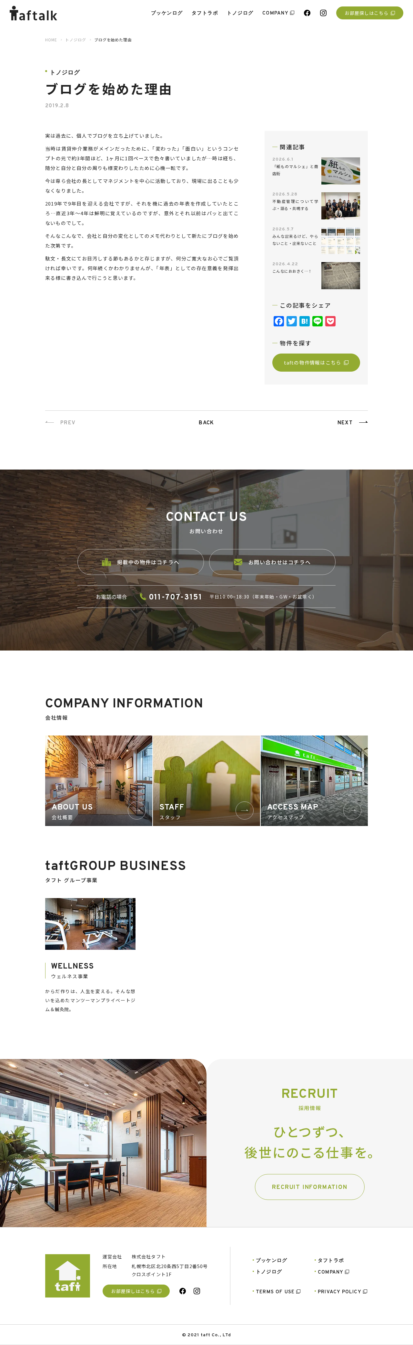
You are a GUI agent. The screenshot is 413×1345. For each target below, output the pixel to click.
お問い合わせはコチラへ (279, 562)
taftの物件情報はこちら (312, 362)
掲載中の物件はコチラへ (148, 562)
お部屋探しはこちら (366, 13)
